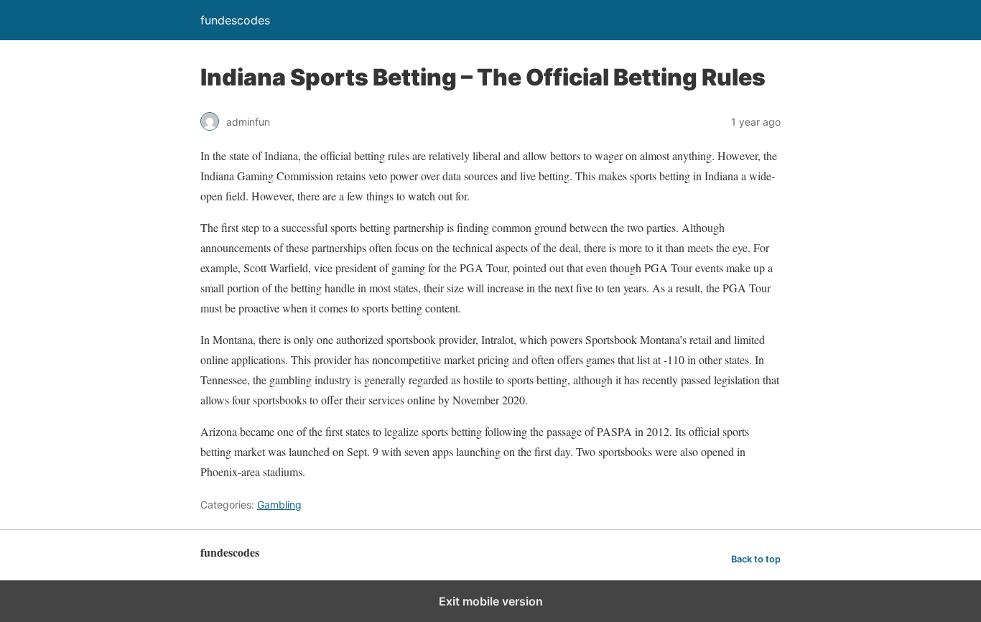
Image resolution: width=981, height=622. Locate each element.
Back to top (756, 559)
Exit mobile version (491, 601)
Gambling (279, 504)
